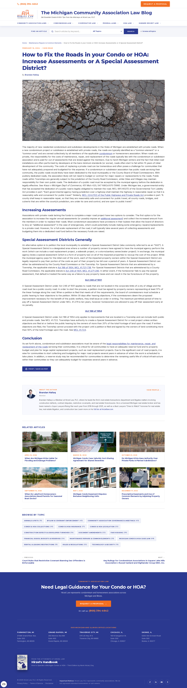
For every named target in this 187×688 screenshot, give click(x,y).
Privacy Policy (22, 683)
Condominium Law (62, 23)
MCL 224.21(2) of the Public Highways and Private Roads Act (113, 195)
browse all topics (149, 31)
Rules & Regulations (75, 544)
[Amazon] (167, 682)
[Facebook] (150, 682)
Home (24, 43)
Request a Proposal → (93, 604)
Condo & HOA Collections (38, 526)
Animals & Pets (33, 520)
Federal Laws (109, 23)
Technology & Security (105, 544)
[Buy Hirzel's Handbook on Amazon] (22, 662)
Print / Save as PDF (38, 369)
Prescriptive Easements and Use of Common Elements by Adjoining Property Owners (141, 496)
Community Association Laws (31, 23)
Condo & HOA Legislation (104, 526)
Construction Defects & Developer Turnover (49, 532)
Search (130, 31)
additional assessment (112, 218)
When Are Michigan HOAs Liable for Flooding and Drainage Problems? (41, 459)
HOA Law (127, 23)
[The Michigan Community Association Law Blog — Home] (25, 14)
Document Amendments (92, 532)
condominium (105, 153)
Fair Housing (119, 532)
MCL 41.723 (80, 330)
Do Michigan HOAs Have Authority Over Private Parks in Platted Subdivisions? (140, 459)
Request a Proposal (155, 4)
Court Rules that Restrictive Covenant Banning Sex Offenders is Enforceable (53, 561)
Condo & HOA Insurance (71, 526)
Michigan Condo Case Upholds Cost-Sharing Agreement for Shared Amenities (93, 459)
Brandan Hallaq (32, 75)
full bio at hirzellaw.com (103, 409)
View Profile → (154, 390)
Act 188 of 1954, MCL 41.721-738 (74, 267)
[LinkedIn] (156, 682)
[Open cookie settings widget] (4, 684)
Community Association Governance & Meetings (113, 520)
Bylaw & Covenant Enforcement (65, 520)
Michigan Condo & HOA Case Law (136, 538)
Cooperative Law (87, 23)
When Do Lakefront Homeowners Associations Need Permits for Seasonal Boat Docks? (43, 496)
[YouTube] (161, 682)
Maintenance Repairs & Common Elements (45, 43)
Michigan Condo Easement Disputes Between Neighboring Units (89, 495)
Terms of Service (36, 683)
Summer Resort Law (149, 23)
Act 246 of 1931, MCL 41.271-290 (82, 271)
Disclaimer (49, 683)
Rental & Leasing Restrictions (41, 544)
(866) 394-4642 (29, 4)
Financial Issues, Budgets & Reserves (44, 538)
